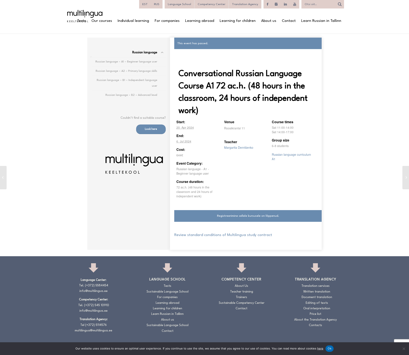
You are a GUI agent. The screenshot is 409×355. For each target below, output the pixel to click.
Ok (329, 348)
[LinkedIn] (285, 4)
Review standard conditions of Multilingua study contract (223, 235)
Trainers (241, 297)
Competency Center (211, 4)
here (320, 348)
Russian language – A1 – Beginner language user (126, 61)
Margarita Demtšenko (238, 147)
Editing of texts (317, 303)
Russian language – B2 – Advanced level (131, 95)
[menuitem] (81, 21)
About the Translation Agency (315, 319)
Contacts (315, 325)
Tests (167, 286)
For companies (167, 297)
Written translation (316, 291)
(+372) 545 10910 (96, 305)
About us (167, 319)
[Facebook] (268, 4)
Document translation (317, 297)
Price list (315, 314)
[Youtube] (294, 4)
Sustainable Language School (168, 291)
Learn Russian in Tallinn (167, 314)
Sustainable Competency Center (241, 303)
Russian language (144, 52)
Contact (167, 331)
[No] (404, 349)
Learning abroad (167, 303)
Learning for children (167, 308)
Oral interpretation (316, 308)
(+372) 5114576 (96, 325)
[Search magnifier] (340, 4)
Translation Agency (245, 4)
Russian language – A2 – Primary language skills (126, 71)
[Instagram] (276, 4)
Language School (179, 4)
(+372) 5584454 (96, 285)
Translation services (315, 286)
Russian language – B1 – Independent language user (127, 83)
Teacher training (241, 291)
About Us (241, 286)
